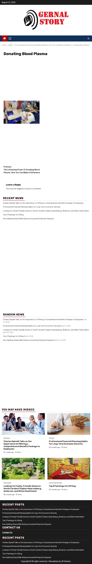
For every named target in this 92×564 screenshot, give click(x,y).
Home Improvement (55, 483)
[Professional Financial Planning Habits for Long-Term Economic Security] (68, 424)
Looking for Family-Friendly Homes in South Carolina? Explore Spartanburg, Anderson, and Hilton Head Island (46, 211)
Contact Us (7, 532)
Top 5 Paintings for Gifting (13, 215)
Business (7, 438)
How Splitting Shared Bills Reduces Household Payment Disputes (28, 219)
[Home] (4, 38)
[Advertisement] (46, 80)
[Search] (88, 38)
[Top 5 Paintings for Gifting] (68, 468)
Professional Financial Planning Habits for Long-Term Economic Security (31, 207)
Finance (51, 438)
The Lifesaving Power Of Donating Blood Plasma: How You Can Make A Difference (22, 170)
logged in (21, 189)
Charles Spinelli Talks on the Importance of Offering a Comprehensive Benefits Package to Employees (43, 203)
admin (19, 452)
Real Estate (7, 483)
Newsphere (54, 561)
